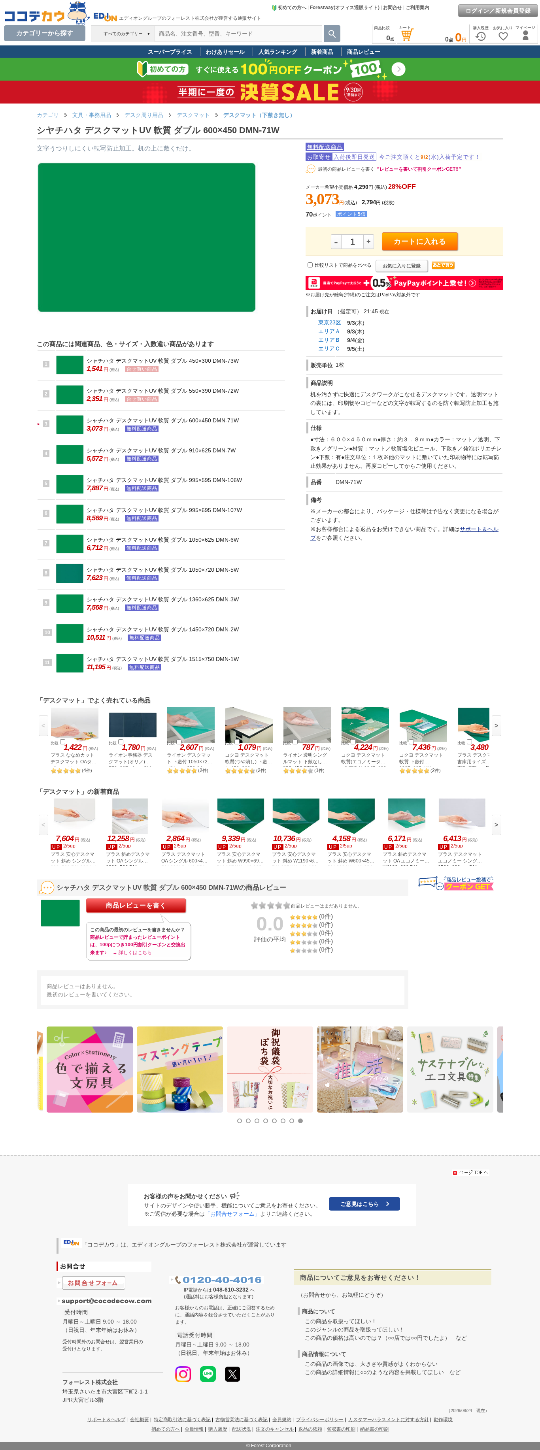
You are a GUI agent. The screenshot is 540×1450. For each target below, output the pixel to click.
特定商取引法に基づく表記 (182, 1419)
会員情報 (194, 1429)
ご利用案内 (417, 7)
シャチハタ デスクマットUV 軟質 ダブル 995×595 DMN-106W (164, 480)
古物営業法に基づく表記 (241, 1419)
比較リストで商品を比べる (343, 265)
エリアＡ (329, 331)
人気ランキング (278, 52)
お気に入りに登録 (402, 266)
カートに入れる (420, 241)
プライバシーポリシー (320, 1419)
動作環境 (443, 1419)
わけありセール (225, 52)
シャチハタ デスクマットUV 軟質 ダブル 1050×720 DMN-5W (163, 570)
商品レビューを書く (136, 905)
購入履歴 (217, 1429)
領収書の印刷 (341, 1429)
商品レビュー (363, 52)
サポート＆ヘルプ (106, 1419)
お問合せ (392, 7)
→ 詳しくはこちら (132, 952)
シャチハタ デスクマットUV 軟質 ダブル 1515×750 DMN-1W (163, 659)
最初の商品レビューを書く (346, 169)
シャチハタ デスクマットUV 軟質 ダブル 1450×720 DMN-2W (163, 629)
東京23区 (329, 322)
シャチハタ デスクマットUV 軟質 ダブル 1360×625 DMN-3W (163, 599)
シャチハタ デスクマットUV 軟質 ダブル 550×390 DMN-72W (163, 391)
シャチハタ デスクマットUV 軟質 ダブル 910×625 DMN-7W (161, 450)
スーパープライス (170, 52)
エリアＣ (329, 348)
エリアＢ (329, 340)
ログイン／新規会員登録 (498, 11)
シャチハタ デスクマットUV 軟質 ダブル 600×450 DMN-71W (163, 420)
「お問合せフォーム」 (232, 1214)
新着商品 (322, 52)
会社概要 (139, 1419)
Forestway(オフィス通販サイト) (345, 7)
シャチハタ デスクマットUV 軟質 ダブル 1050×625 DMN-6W (163, 540)
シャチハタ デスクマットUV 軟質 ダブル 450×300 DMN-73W (163, 361)
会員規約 (281, 1419)
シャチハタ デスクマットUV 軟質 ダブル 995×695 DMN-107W (164, 510)
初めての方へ (292, 7)
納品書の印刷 (374, 1429)
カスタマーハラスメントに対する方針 (388, 1419)
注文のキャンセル (275, 1429)
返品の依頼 (310, 1429)
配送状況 (241, 1429)
